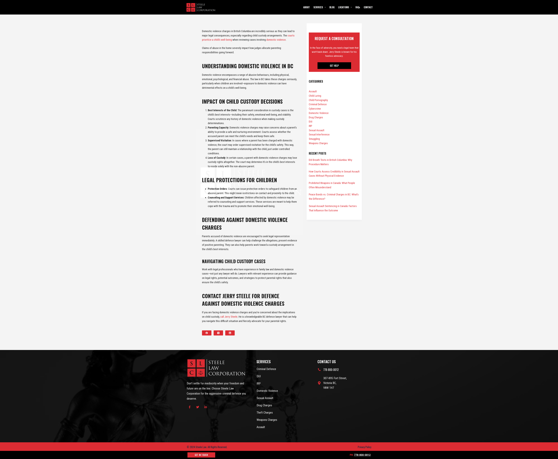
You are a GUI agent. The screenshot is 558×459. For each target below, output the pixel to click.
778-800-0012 (362, 454)
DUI (310, 121)
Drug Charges (316, 117)
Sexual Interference (319, 134)
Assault (313, 91)
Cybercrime (315, 108)
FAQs (357, 7)
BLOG (332, 7)
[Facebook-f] (190, 407)
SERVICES (318, 7)
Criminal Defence (318, 104)
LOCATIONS (343, 7)
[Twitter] (198, 407)
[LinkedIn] (230, 332)
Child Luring (315, 95)
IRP (310, 125)
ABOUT (306, 7)
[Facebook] (206, 332)
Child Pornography (318, 100)
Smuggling (314, 138)
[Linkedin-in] (206, 407)
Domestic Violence (319, 113)
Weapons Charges (318, 143)
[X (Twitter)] (218, 332)
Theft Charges (265, 412)
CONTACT (368, 7)
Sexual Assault (316, 130)
